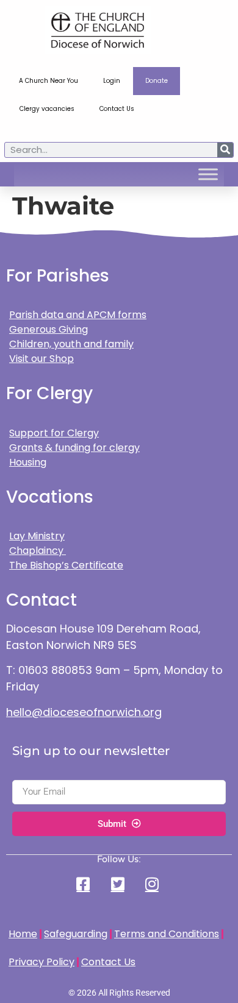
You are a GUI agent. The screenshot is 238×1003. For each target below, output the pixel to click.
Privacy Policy (41, 962)
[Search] (225, 150)
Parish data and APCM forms (77, 315)
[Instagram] (153, 883)
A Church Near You (48, 80)
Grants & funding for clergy (74, 448)
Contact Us (116, 108)
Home (23, 934)
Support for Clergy (54, 433)
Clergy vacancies (47, 108)
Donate (156, 80)
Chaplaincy (37, 551)
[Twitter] (119, 883)
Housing (27, 462)
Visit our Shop (41, 359)
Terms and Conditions (166, 934)
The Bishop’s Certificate (66, 565)
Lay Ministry (37, 536)
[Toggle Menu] (208, 174)
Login (111, 80)
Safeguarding (75, 934)
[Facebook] (85, 883)
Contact (41, 600)
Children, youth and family (71, 344)
